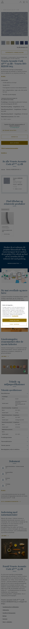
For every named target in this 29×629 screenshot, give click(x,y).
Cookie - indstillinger (14, 324)
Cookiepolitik (15, 316)
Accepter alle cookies (14, 320)
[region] (14, 314)
